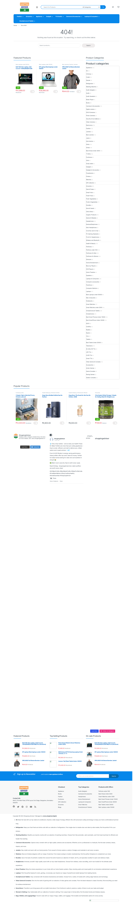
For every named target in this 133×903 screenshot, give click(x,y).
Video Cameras (90, 122)
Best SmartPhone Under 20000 (95, 320)
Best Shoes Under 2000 (93, 150)
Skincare (88, 259)
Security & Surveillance (92, 119)
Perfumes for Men (91, 253)
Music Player (89, 99)
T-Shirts (88, 154)
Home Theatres (90, 272)
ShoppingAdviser (59, 438)
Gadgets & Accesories (92, 170)
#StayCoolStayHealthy (67, 473)
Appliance (39, 16)
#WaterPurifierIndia (76, 471)
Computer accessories (92, 282)
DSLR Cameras (90, 112)
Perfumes (89, 246)
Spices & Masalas (91, 218)
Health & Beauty (90, 243)
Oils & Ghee (89, 211)
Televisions (89, 346)
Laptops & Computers (91, 16)
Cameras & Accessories (73, 16)
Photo (54, 478)
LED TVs (88, 352)
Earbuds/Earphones (92, 224)
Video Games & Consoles (93, 362)
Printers (88, 176)
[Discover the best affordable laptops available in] (98, 498)
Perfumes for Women (92, 256)
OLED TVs (89, 355)
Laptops (88, 291)
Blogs (59, 807)
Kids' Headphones (91, 227)
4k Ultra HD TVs (90, 349)
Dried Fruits (89, 192)
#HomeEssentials (55, 475)
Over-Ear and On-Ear (92, 230)
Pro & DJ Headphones (92, 237)
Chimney (88, 74)
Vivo (87, 336)
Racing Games (90, 374)
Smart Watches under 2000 (94, 307)
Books (88, 103)
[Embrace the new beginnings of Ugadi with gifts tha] (115, 649)
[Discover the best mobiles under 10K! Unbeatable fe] (98, 571)
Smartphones (90, 314)
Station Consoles (91, 377)
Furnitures (89, 157)
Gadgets (48, 16)
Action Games (90, 368)
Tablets (88, 339)
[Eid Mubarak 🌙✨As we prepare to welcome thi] (107, 676)
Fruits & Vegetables (91, 202)
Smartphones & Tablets (26, 21)
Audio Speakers (90, 96)
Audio (87, 93)
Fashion (19, 16)
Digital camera (90, 109)
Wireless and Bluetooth (92, 240)
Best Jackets (65, 64)
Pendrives (89, 285)
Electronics (89, 125)
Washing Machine (91, 86)
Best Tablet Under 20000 (93, 342)
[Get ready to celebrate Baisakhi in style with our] (98, 663)
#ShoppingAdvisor (65, 475)
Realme (88, 330)
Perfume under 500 (92, 250)
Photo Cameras (90, 115)
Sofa (87, 160)
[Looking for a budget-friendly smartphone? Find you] (107, 473)
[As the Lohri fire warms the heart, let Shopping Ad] (90, 670)
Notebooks (89, 301)
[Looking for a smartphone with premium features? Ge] (115, 471)
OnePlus (88, 326)
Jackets (76, 64)
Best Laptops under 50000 (22, 64)
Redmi (88, 333)
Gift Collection (90, 183)
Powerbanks (89, 173)
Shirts (87, 144)
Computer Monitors (91, 288)
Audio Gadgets (90, 90)
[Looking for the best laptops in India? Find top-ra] (90, 495)
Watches (88, 179)
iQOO (87, 323)
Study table (89, 163)
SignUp (114, 776)
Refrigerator (89, 83)
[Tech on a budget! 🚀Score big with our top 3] (107, 588)
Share (61, 481)
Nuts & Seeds (90, 208)
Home (15, 25)
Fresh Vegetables (91, 199)
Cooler (88, 77)
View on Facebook (54, 481)
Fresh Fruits (89, 195)
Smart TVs (89, 358)
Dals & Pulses (90, 189)
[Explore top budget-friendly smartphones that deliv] (90, 581)
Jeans (88, 138)
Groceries (29, 16)
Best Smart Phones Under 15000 (95, 317)
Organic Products (91, 214)
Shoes (88, 147)
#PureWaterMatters (55, 473)
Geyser (88, 80)
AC (87, 71)
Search (88, 45)
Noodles (88, 205)
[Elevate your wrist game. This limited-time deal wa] (115, 585)
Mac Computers (90, 297)
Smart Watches (90, 304)
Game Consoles (90, 371)
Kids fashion (89, 141)
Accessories (89, 365)
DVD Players (89, 269)
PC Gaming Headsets (92, 234)
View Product (32, 91)
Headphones (90, 221)
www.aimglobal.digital (50, 816)
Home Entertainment (92, 262)
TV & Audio (58, 16)
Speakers (89, 275)
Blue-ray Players (91, 266)
